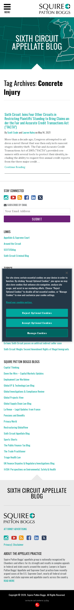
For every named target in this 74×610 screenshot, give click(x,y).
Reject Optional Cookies (37, 312)
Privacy (7, 544)
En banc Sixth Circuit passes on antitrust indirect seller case (33, 343)
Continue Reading (15, 167)
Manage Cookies (37, 333)
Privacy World (10, 421)
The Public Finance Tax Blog (17, 445)
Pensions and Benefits (14, 415)
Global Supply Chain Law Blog (17, 403)
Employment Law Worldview (16, 379)
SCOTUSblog (10, 249)
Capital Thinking (11, 367)
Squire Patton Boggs (54, 9)
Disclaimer (18, 544)
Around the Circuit (12, 243)
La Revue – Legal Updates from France (22, 409)
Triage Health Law (12, 457)
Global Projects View (14, 397)
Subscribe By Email (17, 205)
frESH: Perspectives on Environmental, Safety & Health (30, 469)
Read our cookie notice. (19, 302)
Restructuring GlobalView (16, 427)
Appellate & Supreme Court (17, 237)
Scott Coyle (12, 132)
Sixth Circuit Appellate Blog (17, 433)
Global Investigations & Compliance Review (24, 391)
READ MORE (9, 581)
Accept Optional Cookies (37, 323)
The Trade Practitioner (15, 451)
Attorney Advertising (15, 529)
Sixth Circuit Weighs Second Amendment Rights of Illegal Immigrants (36, 349)
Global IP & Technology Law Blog (19, 385)
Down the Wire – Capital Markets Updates (24, 373)
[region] (37, 305)
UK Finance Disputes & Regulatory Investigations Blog (29, 463)
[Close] (67, 273)
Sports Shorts (10, 439)
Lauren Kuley (29, 132)
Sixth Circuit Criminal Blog (16, 256)
